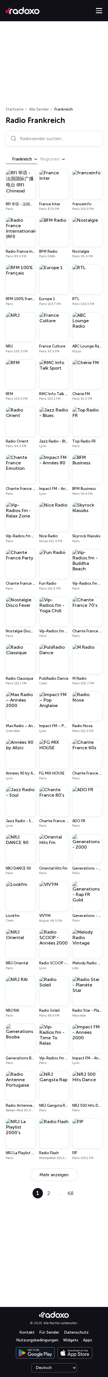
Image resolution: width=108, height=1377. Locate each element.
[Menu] (99, 10)
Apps (87, 1340)
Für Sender (49, 1332)
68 (70, 1193)
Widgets (70, 1340)
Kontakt (27, 1332)
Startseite (15, 109)
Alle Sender (39, 109)
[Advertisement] (54, 66)
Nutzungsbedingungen (37, 1340)
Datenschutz (76, 1332)
